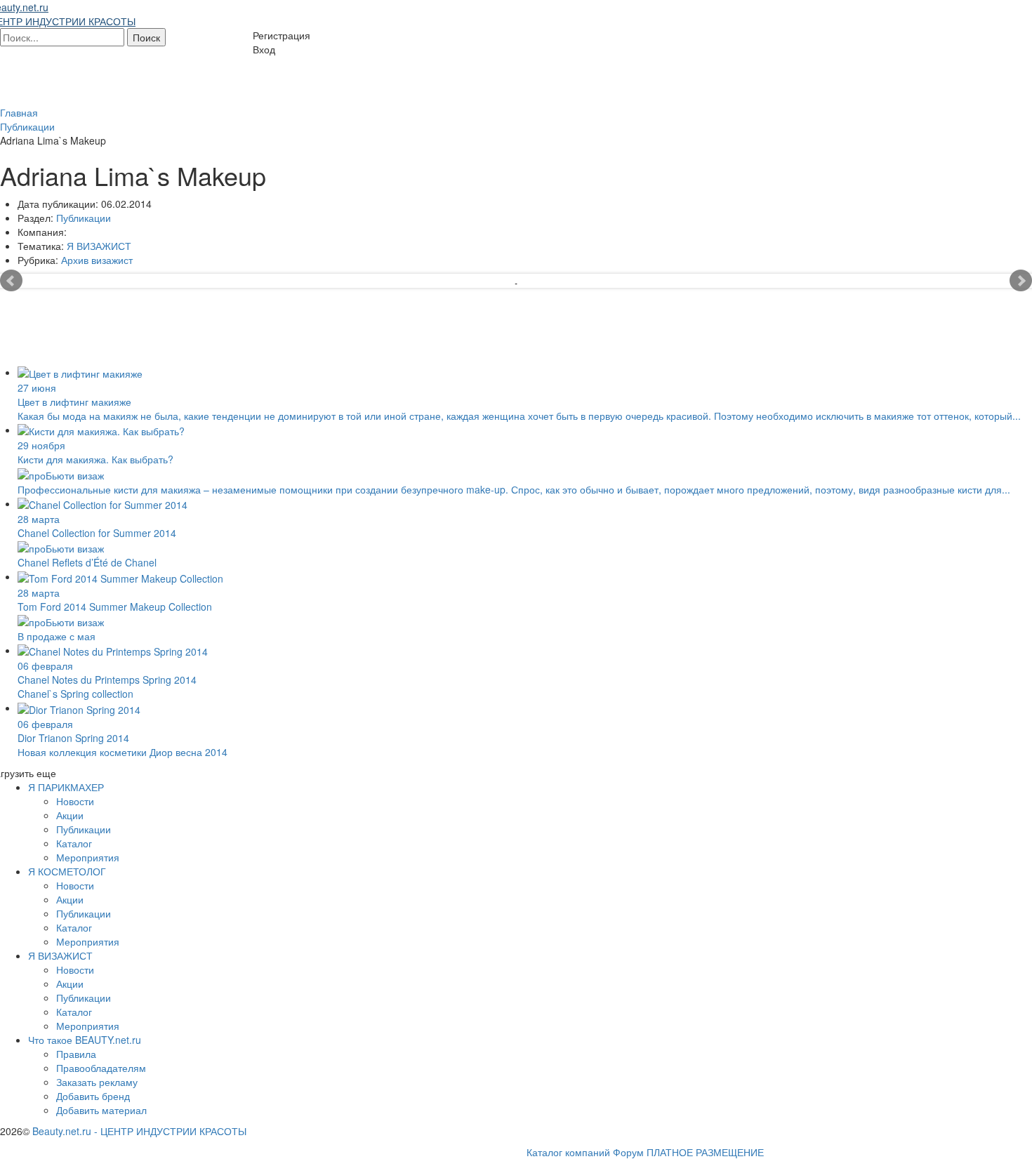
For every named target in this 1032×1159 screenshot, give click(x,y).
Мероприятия (87, 857)
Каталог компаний (568, 1152)
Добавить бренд (93, 1096)
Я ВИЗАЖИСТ (99, 246)
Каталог (74, 843)
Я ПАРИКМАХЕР (66, 787)
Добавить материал (101, 1110)
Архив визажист (97, 260)
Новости (75, 801)
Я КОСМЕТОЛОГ (67, 871)
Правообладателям (101, 1068)
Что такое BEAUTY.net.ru (84, 1040)
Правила (76, 1054)
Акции (70, 815)
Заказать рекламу (97, 1082)
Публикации (83, 218)
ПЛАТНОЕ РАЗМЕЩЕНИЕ (705, 1152)
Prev (11, 281)
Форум (628, 1152)
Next (1021, 281)
